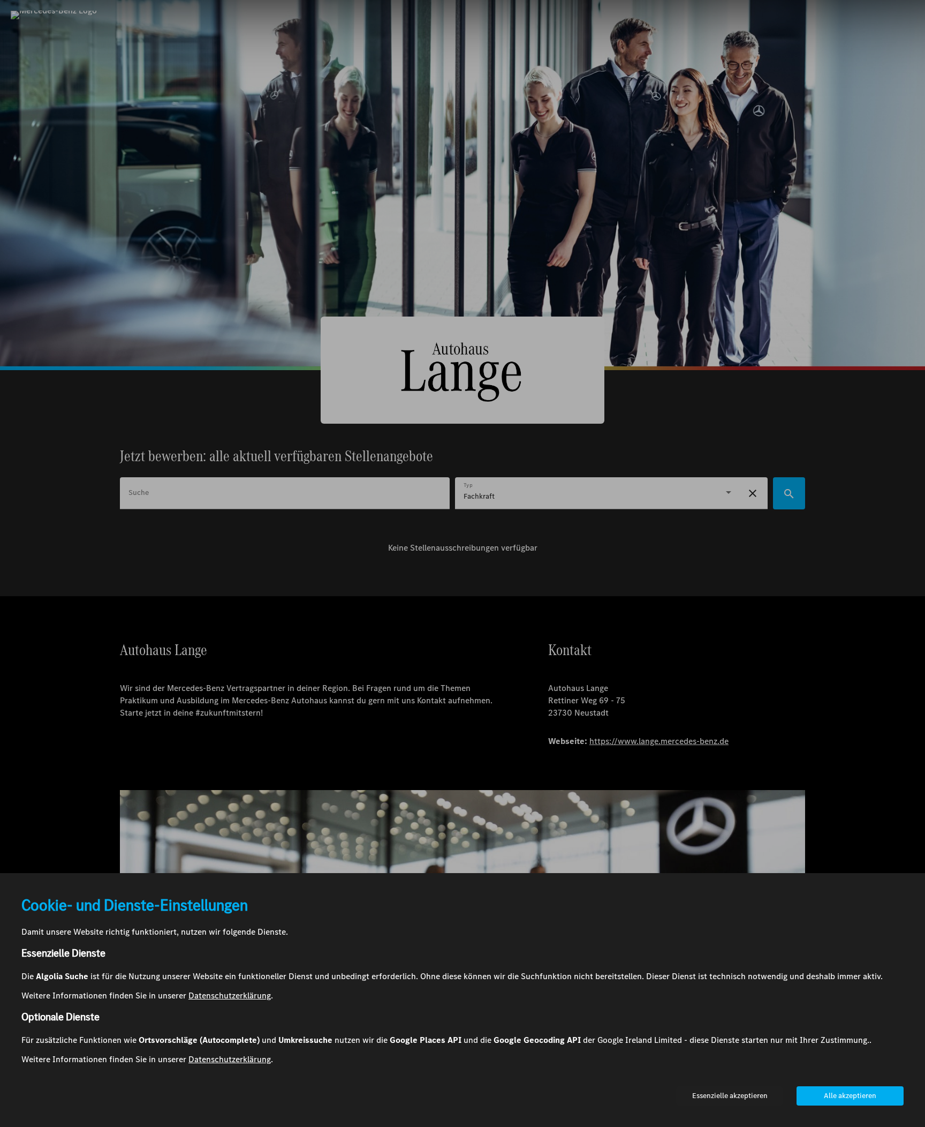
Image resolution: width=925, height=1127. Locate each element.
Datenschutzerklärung (229, 995)
